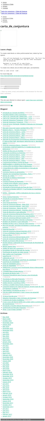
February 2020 (7, 372)
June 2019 (6, 386)
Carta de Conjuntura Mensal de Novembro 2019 (18, 214)
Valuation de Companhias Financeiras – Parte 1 (18, 174)
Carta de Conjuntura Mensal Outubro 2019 (16, 218)
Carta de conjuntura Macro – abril (13, 158)
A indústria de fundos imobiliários (13, 300)
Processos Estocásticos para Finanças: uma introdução (20, 275)
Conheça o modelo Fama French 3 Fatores (16, 285)
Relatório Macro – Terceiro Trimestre (14, 130)
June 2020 (6, 365)
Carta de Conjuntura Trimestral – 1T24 (15, 122)
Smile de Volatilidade (9, 265)
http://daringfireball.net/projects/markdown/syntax (16, 76)
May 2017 (6, 412)
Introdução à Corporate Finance (13, 199)
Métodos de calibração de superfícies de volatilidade (19, 260)
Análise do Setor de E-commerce (13, 248)
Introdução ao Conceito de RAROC (14, 113)
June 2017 (6, 411)
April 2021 (6, 351)
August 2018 (7, 401)
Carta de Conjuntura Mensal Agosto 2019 (16, 237)
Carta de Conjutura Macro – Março (14, 137)
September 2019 (8, 380)
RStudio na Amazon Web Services (13, 241)
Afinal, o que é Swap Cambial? (12, 309)
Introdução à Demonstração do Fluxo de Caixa (17, 187)
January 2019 (7, 395)
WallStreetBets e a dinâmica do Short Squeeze (17, 164)
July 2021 (6, 346)
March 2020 (6, 370)
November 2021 (8, 344)
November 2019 (8, 376)
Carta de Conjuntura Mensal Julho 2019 (15, 239)
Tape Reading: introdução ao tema (14, 290)
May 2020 (6, 367)
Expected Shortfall (8, 229)
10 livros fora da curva (10, 296)
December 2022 (8, 328)
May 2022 (6, 336)
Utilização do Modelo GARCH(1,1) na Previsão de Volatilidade (22, 189)
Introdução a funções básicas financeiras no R (17, 306)
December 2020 (8, 357)
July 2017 (6, 409)
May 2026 (6, 317)
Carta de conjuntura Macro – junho (14, 155)
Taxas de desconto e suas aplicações (14, 212)
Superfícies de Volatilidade (11, 262)
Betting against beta (9, 246)
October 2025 (7, 321)
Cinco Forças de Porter (10, 202)
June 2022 (6, 334)
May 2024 (6, 326)
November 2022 (8, 330)
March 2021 (6, 353)
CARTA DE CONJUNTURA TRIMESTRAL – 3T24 (17, 118)
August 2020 (7, 361)
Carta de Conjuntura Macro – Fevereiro (15, 145)
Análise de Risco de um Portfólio (13, 151)
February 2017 (7, 414)
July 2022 (6, 332)
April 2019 (6, 389)
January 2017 (7, 416)
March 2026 (6, 319)
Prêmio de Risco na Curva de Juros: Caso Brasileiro (19, 216)
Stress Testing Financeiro (11, 197)
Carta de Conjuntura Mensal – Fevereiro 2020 (17, 210)
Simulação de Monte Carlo (11, 273)
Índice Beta (6, 179)
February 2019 (7, 393)
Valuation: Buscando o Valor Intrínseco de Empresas (19, 298)
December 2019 (8, 374)
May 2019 (6, 388)
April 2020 (6, 368)
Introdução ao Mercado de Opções (14, 281)
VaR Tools (6, 201)
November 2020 (8, 359)
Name (2, 86)
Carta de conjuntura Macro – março (14, 160)
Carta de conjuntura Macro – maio (14, 157)
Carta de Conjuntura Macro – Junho (14, 132)
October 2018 (7, 397)
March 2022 (6, 340)
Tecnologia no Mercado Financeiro (14, 279)
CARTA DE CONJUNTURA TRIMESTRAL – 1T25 (17, 116)
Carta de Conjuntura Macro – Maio (14, 134)
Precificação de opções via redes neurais (15, 252)
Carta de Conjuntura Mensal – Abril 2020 (16, 206)
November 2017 (8, 403)
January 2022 (7, 342)
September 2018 (8, 399)
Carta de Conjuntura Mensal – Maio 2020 (16, 204)
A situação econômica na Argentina (14, 153)
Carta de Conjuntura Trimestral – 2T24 (15, 120)
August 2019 (7, 382)
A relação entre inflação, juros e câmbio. (15, 183)
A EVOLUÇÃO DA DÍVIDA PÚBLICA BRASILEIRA (17, 166)
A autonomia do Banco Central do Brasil (15, 162)
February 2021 (7, 355)
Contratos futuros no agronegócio (14, 172)
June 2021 (6, 347)
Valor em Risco (7, 235)
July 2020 (6, 363)
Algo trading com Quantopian (12, 254)
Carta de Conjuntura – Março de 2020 (15, 208)
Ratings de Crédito (8, 176)
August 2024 (7, 325)
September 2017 (8, 407)
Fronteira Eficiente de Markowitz (13, 181)
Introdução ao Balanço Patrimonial (14, 178)
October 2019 (7, 378)
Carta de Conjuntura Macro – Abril (14, 136)
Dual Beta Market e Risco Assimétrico (15, 115)
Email (2, 88)
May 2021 (6, 349)
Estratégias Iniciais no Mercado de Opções (16, 250)
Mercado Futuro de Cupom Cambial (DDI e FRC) (18, 128)
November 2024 (8, 323)
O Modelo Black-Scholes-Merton (13, 271)
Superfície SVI (7, 256)
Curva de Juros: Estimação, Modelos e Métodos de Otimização (23, 124)
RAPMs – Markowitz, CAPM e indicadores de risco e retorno (21, 193)
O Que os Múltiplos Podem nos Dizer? (15, 233)
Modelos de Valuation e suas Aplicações (15, 222)
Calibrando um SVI (8, 258)
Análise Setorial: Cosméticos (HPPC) (14, 283)
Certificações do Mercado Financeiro (14, 308)
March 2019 (6, 391)
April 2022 (6, 338)
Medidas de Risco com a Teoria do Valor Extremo (18, 223)
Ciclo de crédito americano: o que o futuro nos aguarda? (21, 292)
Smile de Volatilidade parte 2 (12, 264)
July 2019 (6, 384)
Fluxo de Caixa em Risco (10, 185)
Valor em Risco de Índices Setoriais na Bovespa (18, 220)
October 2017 (7, 405)
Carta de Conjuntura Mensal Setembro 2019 (17, 231)
